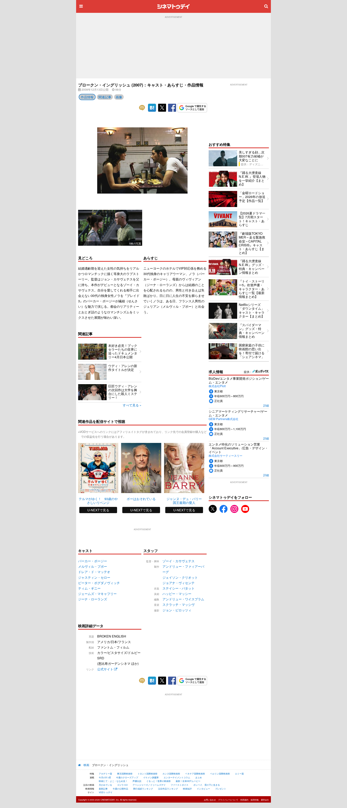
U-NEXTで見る (98, 510)
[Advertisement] (173, 48)
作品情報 (87, 97)
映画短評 (187, 788)
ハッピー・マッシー (176, 593)
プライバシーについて (228, 799)
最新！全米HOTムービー (188, 781)
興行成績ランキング (143, 788)
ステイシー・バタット (178, 588)
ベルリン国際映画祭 (220, 773)
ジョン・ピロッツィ (176, 610)
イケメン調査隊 (151, 777)
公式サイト (105, 669)
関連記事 (104, 97)
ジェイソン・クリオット (180, 577)
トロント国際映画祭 (147, 773)
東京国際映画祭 (125, 773)
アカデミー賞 (105, 773)
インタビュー (203, 788)
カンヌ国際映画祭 (171, 773)
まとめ (198, 777)
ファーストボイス (179, 784)
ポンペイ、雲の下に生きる (206, 784)
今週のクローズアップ (127, 777)
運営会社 (265, 799)
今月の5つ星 (105, 777)
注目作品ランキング (168, 788)
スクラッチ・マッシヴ (178, 604)
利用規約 (244, 799)
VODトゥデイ (105, 792)
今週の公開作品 (120, 788)
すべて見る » (132, 405)
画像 (119, 97)
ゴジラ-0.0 (122, 784)
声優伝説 (137, 781)
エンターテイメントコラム (177, 777)
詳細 (266, 405)
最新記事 (103, 788)
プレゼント (220, 788)
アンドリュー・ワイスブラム (183, 599)
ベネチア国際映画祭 (195, 773)
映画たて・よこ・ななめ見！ (113, 781)
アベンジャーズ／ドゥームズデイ (149, 784)
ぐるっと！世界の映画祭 (158, 781)
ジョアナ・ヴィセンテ (178, 583)
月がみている (105, 784)
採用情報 (255, 799)
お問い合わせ (210, 799)
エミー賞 (239, 773)
